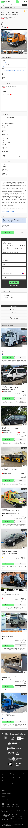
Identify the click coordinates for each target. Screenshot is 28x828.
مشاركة (14, 315)
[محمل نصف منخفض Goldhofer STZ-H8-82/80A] (14, 703)
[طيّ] (14, 363)
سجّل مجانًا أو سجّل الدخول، (14, 220)
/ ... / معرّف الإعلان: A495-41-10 (8, 7)
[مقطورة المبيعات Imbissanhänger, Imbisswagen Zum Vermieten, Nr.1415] (14, 663)
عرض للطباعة (14, 309)
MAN (3, 66)
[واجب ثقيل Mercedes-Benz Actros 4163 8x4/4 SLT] (14, 337)
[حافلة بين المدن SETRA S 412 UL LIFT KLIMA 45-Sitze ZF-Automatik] (14, 457)
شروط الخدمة (7, 825)
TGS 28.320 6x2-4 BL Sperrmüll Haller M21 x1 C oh (13, 70)
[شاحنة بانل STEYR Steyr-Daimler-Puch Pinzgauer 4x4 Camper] (14, 622)
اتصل (21, 232)
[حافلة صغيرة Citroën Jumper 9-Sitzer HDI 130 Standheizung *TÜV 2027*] (14, 375)
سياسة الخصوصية (14, 285)
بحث (25, 4)
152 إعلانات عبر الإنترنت (7, 226)
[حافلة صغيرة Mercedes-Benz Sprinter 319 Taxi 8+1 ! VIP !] (14, 581)
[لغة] (24, 1)
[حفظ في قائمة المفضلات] (24, 11)
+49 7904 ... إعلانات (8, 295)
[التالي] (26, 42)
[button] (26, 1)
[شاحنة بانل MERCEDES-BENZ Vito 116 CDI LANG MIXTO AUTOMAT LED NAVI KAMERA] (14, 539)
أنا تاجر (5, 277)
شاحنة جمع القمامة (6, 62)
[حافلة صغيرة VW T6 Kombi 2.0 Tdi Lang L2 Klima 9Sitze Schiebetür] (14, 416)
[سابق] (2, 42)
